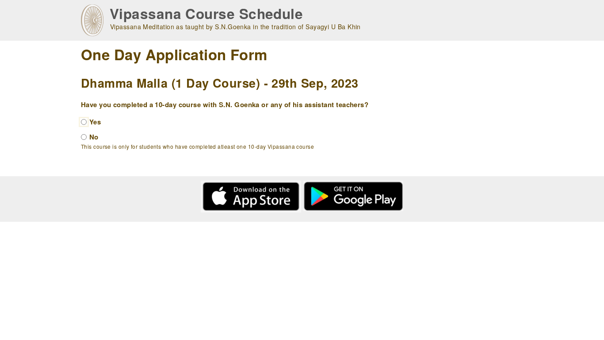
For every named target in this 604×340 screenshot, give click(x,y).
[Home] (92, 20)
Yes (95, 122)
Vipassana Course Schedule (206, 13)
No (94, 137)
